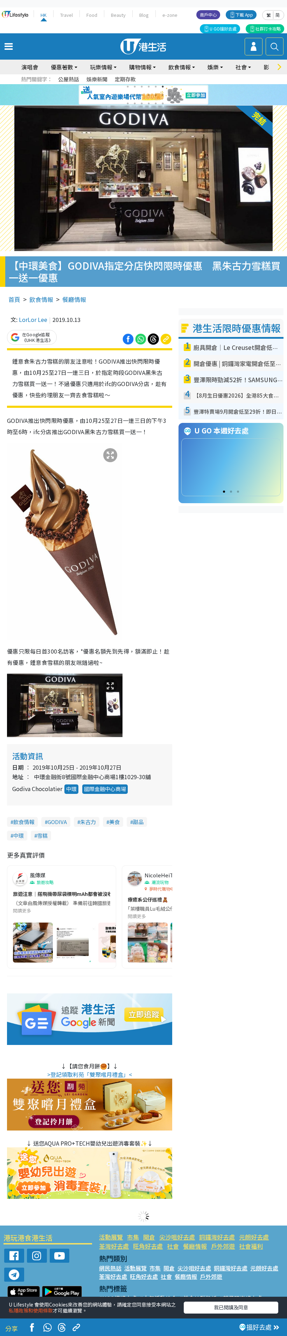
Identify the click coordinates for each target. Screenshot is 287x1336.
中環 (71, 788)
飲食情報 (41, 299)
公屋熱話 (68, 79)
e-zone (169, 15)
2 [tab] (134, 86)
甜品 (138, 821)
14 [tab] (134, 103)
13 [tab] (127, 103)
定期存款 (125, 79)
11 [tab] (155, 95)
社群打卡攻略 (268, 29)
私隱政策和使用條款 (31, 1310)
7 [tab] (127, 95)
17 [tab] (155, 103)
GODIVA (57, 821)
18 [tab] (162, 103)
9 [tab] (141, 95)
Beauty (118, 15)
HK (44, 15)
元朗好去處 (254, 1237)
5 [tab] (155, 86)
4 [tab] (148, 86)
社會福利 (251, 1246)
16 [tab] (148, 103)
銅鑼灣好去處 (217, 1237)
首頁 (14, 299)
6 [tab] (162, 86)
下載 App (244, 15)
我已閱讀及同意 (231, 1307)
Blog (144, 15)
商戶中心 (208, 15)
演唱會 (29, 67)
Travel (66, 15)
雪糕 (42, 835)
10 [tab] (148, 95)
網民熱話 (110, 1268)
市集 (133, 1237)
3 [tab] (141, 86)
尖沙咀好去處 (177, 1237)
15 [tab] (141, 103)
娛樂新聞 (96, 79)
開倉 (149, 1237)
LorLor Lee (33, 319)
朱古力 (88, 821)
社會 (173, 1246)
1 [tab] (127, 86)
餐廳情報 (74, 299)
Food (91, 15)
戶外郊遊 (223, 1246)
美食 (114, 821)
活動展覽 (111, 1237)
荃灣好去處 (114, 1246)
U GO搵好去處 (223, 29)
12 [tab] (162, 95)
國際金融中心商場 (105, 788)
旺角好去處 (148, 1246)
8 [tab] (134, 95)
